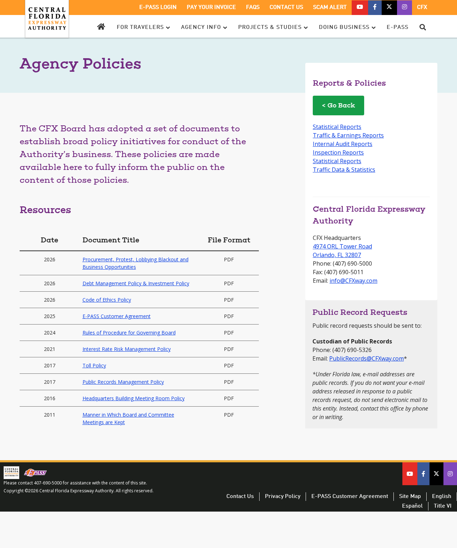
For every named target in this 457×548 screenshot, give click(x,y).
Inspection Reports (338, 152)
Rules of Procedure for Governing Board (129, 332)
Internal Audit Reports (342, 144)
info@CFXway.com (353, 281)
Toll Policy (94, 365)
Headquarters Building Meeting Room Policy (133, 398)
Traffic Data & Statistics (344, 170)
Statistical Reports (337, 127)
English (441, 496)
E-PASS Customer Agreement (116, 316)
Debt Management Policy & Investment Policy (135, 283)
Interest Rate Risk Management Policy (126, 349)
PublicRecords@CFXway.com (366, 358)
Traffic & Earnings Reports (348, 135)
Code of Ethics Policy (106, 299)
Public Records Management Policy (123, 381)
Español (412, 506)
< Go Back (338, 106)
